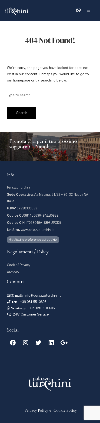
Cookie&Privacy (18, 265)
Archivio (13, 272)
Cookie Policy (65, 410)
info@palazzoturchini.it (43, 295)
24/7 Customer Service (31, 314)
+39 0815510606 (42, 308)
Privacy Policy (36, 410)
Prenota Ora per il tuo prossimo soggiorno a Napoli (43, 144)
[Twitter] (38, 342)
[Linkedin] (51, 342)
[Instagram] (25, 342)
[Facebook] (13, 342)
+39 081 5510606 (32, 302)
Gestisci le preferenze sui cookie (33, 239)
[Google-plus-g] (64, 342)
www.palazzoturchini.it (30, 230)
